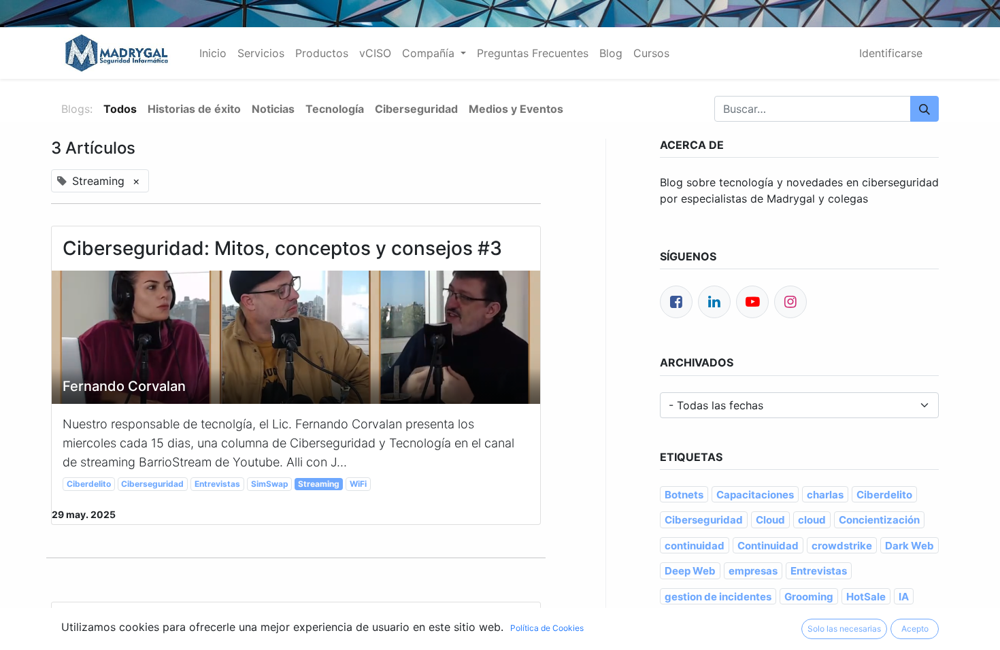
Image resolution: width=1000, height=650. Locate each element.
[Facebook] (676, 302)
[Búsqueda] (924, 109)
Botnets (684, 494)
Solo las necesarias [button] (844, 628)
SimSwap (269, 484)
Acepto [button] (915, 628)
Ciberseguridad (152, 484)
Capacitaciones (755, 494)
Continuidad (768, 545)
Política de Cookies (547, 628)
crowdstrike (842, 545)
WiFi (358, 484)
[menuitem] (213, 53)
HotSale (866, 596)
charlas (825, 494)
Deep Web (690, 570)
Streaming (318, 484)
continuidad (694, 545)
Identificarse (890, 53)
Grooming (808, 596)
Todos (120, 109)
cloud (812, 519)
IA (904, 596)
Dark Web (909, 545)
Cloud (770, 519)
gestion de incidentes (718, 596)
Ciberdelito (89, 484)
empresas (753, 570)
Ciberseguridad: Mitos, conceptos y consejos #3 (282, 248)
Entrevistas (217, 484)
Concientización (879, 519)
